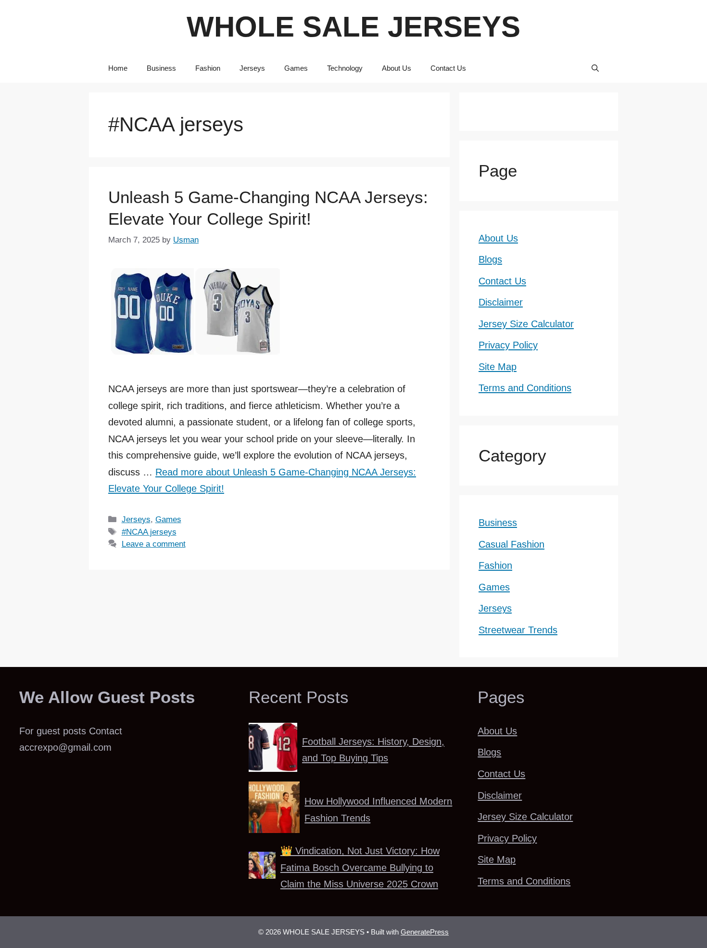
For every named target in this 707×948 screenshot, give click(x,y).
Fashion (207, 68)
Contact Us (448, 68)
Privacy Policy (508, 345)
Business (161, 68)
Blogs (490, 259)
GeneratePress (425, 932)
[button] (595, 68)
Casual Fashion (511, 544)
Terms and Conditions (525, 388)
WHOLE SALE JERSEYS (353, 27)
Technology (345, 68)
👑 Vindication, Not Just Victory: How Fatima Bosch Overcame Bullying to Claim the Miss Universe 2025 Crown (360, 867)
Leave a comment (154, 544)
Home (117, 68)
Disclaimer (501, 302)
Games (296, 68)
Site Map (498, 366)
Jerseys (252, 68)
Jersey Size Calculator (526, 324)
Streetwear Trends (518, 630)
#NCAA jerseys (149, 532)
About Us (396, 68)
